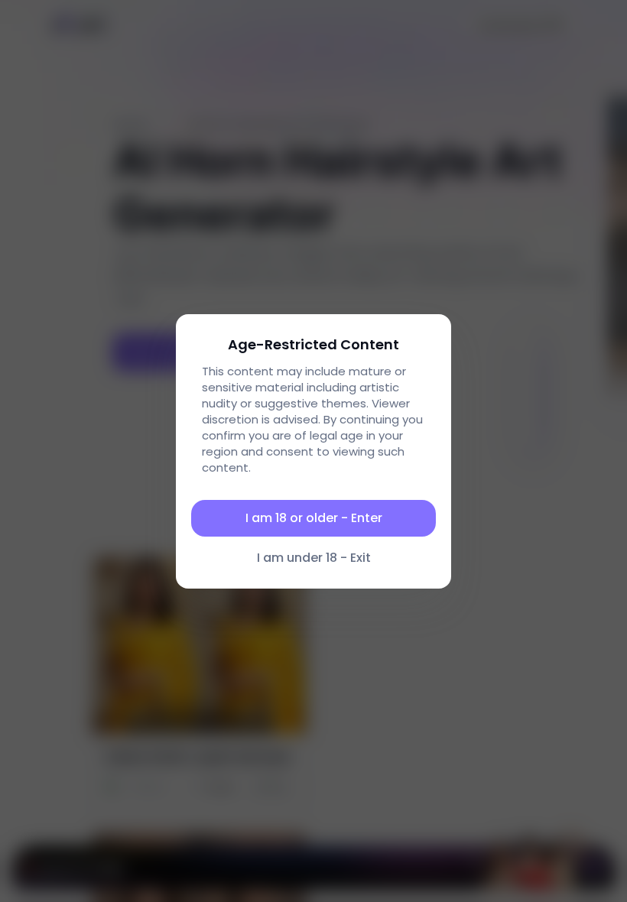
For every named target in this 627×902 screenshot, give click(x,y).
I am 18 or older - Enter (313, 518)
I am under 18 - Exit (314, 557)
